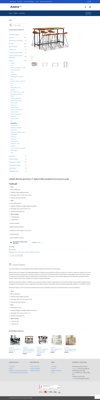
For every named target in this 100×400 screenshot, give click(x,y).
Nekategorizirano (13, 171)
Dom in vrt (12, 37)
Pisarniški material (14, 34)
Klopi (11, 152)
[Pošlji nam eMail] (90, 1)
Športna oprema (13, 46)
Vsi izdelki (53, 366)
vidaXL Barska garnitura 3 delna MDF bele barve (70, 349)
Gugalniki (12, 89)
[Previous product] (89, 13)
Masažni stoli (13, 130)
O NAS (36, 1)
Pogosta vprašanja (56, 370)
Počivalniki (13, 139)
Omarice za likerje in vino (16, 109)
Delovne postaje (14, 141)
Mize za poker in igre (15, 87)
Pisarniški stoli (14, 112)
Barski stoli (13, 116)
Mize (11, 85)
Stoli (11, 121)
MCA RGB (29, 398)
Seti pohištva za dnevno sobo (17, 92)
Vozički (12, 72)
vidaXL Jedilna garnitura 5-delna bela (56, 349)
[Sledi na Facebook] (87, 1)
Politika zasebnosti (35, 368)
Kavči (11, 79)
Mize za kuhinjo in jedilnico (17, 76)
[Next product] (87, 13)
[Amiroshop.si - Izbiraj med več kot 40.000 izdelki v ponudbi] (16, 7)
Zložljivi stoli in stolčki (15, 98)
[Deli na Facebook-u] (10, 255)
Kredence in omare (15, 143)
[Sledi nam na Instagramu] (88, 1)
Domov (10, 13)
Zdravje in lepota (13, 159)
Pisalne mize (13, 105)
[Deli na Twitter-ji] (13, 255)
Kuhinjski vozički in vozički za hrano (17, 82)
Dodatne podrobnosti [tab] (18, 265)
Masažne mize (13, 125)
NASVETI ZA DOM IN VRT (46, 1)
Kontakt (53, 368)
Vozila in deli (12, 49)
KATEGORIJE (13, 1)
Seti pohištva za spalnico (16, 100)
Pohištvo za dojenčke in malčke (17, 67)
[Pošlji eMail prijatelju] (16, 255)
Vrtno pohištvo (14, 102)
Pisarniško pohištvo (15, 69)
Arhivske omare (14, 107)
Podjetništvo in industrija (16, 40)
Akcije (10, 368)
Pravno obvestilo (34, 366)
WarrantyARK (24, 372)
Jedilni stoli (13, 136)
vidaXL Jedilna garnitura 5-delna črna (15, 349)
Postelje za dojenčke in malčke (17, 132)
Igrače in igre (12, 168)
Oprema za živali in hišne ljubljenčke (15, 56)
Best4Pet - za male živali (15, 370)
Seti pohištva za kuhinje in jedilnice (26, 252)
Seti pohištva (22, 13)
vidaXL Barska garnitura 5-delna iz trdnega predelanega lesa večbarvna (42, 351)
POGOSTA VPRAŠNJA (29, 1)
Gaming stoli (13, 74)
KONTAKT (19, 1)
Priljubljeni (12, 366)
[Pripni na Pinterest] (19, 255)
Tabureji (12, 63)
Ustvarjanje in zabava (14, 165)
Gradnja (11, 43)
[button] (85, 7)
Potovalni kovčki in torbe (15, 52)
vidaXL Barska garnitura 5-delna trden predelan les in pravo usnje (28, 350)
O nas (52, 372)
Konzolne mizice (14, 118)
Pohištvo (16, 13)
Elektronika (12, 156)
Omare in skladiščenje (15, 114)
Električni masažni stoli (16, 127)
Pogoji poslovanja (35, 370)
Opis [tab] (10, 265)
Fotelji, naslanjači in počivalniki (18, 148)
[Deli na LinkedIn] (21, 255)
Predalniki (12, 145)
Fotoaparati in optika (14, 162)
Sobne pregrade (14, 150)
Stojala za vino (13, 134)
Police (12, 65)
